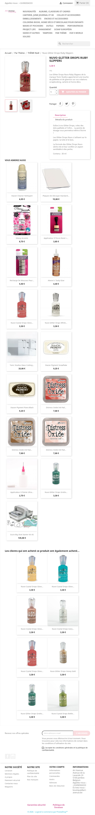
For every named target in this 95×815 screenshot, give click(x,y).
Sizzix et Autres (31, 33)
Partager (60, 103)
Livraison (8, 770)
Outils (49, 25)
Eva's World (76, 33)
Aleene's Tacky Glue (56, 280)
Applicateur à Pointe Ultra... (21, 492)
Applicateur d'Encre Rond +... (56, 238)
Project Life (29, 29)
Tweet (66, 103)
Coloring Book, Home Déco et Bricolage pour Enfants (53, 22)
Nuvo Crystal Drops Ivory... (63, 629)
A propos (8, 777)
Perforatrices (75, 25)
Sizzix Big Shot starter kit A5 (22, 534)
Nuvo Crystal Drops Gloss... (22, 323)
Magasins (9, 786)
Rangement (45, 29)
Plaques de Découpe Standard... (56, 196)
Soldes (26, 36)
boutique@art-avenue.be (79, 791)
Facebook (7, 756)
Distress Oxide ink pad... (56, 407)
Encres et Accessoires (56, 18)
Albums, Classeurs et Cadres (54, 11)
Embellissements (32, 18)
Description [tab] (60, 115)
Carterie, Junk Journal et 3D (38, 15)
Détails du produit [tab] (63, 119)
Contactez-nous (11, 783)
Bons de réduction (57, 786)
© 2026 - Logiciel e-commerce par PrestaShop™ (47, 812)
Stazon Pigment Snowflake (56, 365)
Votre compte (56, 767)
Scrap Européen (63, 29)
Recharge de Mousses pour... (22, 280)
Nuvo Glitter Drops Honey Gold (63, 671)
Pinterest (73, 103)
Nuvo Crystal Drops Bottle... (63, 713)
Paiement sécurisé (12, 780)
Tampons (47, 33)
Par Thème (61, 33)
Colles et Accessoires (68, 15)
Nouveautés (29, 11)
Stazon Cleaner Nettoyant (22, 196)
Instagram (13, 756)
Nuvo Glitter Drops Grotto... (56, 492)
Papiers (60, 25)
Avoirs (51, 779)
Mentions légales (12, 774)
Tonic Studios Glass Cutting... (22, 365)
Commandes (54, 776)
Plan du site (32, 776)
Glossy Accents (22, 238)
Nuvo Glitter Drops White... (56, 323)
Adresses (53, 782)
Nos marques (32, 779)
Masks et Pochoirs (33, 25)
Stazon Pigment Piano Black (22, 407)
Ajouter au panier (73, 91)
